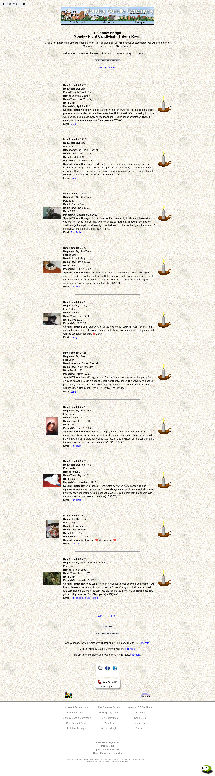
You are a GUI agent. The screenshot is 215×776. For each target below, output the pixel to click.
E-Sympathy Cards (109, 712)
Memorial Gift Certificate (139, 707)
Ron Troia (76, 232)
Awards (140, 728)
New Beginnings (109, 718)
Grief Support (73, 22)
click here (144, 643)
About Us (140, 723)
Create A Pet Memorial (76, 707)
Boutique (134, 22)
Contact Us (140, 718)
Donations (140, 712)
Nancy (74, 337)
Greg (73, 124)
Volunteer (109, 723)
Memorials (103, 22)
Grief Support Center (76, 723)
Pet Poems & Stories (109, 707)
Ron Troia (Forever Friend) (84, 598)
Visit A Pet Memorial (76, 712)
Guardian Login (109, 728)
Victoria (75, 543)
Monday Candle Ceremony (77, 718)
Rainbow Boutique (76, 728)
